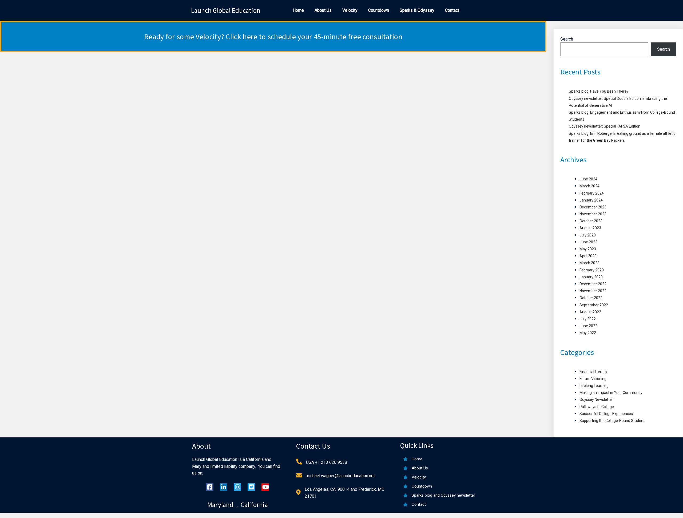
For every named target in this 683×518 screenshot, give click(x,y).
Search (566, 39)
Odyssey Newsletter (596, 399)
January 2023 (591, 277)
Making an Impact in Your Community (610, 392)
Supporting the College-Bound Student (612, 420)
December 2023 (592, 207)
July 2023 (587, 235)
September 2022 (593, 305)
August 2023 (590, 228)
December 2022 (592, 284)
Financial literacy (593, 372)
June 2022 (588, 326)
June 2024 (588, 179)
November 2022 (592, 291)
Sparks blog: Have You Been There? (599, 91)
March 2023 (589, 263)
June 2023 (588, 242)
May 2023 (587, 249)
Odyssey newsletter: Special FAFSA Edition (604, 126)
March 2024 (589, 186)
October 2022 (590, 298)
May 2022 (587, 333)
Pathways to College (596, 407)
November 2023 (592, 214)
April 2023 (588, 256)
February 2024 (591, 193)
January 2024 (591, 200)
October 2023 (590, 221)
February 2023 (591, 270)
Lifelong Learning (594, 385)
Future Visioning (592, 379)
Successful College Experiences (606, 414)
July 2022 (587, 319)
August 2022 (590, 312)
